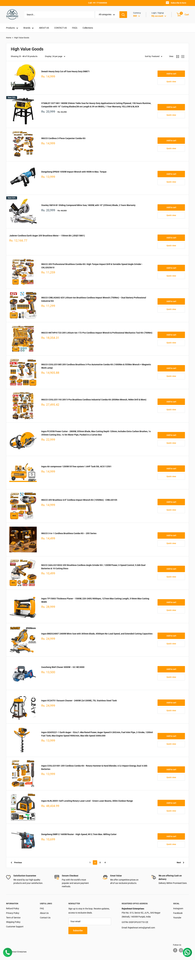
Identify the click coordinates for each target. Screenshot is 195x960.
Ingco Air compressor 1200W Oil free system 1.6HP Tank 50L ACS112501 (76, 466)
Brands (26, 28)
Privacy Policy (12, 913)
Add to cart (171, 74)
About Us (44, 913)
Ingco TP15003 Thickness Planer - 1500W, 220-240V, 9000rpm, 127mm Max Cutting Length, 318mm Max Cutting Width (95, 600)
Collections (88, 28)
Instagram (178, 908)
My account (157, 16)
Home (8, 38)
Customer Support (14, 926)
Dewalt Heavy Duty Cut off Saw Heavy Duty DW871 (65, 71)
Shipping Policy (13, 922)
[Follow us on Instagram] (181, 950)
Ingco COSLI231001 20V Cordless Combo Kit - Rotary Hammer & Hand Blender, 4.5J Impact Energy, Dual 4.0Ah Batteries (94, 767)
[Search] (123, 14)
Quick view (171, 81)
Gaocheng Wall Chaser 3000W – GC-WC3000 (62, 667)
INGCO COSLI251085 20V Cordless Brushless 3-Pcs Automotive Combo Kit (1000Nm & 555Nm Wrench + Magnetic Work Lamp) (96, 366)
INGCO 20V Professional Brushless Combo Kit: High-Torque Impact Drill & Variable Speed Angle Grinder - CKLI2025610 (92, 266)
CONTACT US (60, 28)
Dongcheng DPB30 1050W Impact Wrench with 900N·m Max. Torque (73, 172)
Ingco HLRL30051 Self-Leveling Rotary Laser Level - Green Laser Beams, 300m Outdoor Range (87, 801)
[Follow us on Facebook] (175, 950)
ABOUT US (44, 28)
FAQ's (74, 28)
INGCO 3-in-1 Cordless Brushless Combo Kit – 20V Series (68, 533)
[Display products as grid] (182, 56)
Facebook (178, 913)
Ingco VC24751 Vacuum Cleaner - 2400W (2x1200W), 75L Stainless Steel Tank (79, 700)
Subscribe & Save (178, 3)
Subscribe (78, 930)
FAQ (42, 908)
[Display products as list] (177, 56)
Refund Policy (12, 908)
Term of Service (13, 917)
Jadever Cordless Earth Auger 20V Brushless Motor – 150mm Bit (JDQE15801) (47, 235)
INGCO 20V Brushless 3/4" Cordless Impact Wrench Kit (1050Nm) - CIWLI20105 (79, 500)
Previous (18, 862)
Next (179, 862)
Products (10, 28)
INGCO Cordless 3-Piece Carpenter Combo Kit (63, 138)
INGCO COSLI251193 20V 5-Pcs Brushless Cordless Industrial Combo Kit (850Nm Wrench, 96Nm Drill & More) (93, 399)
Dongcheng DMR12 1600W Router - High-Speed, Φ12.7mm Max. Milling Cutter (79, 834)
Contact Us (45, 917)
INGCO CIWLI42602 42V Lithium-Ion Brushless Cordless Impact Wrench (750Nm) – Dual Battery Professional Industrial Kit (93, 299)
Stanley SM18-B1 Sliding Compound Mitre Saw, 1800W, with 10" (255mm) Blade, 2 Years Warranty (88, 205)
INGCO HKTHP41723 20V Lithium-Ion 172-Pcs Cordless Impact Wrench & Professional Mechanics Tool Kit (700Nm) (96, 333)
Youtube (177, 917)
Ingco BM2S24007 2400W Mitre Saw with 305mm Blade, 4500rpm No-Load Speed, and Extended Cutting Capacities (96, 633)
